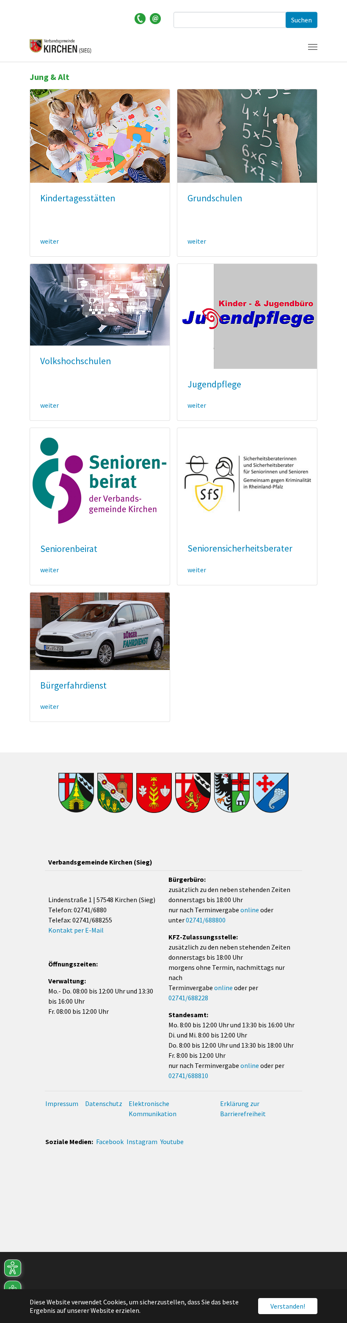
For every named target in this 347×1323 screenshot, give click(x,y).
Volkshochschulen (75, 361)
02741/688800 (206, 920)
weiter (49, 241)
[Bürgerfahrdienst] (100, 630)
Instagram (142, 1141)
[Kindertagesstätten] (100, 135)
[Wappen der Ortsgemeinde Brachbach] (76, 792)
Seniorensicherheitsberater (239, 548)
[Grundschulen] (247, 135)
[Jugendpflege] (247, 315)
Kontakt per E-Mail (76, 930)
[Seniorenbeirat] (100, 479)
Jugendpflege (214, 384)
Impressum (61, 1103)
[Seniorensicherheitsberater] (247, 479)
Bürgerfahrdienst (73, 685)
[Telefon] (140, 18)
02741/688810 (188, 1075)
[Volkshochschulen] (100, 303)
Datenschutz (103, 1103)
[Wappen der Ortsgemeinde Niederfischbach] (271, 793)
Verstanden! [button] (287, 1306)
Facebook (110, 1141)
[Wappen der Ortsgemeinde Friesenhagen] (115, 793)
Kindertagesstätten (77, 198)
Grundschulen (214, 198)
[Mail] (155, 18)
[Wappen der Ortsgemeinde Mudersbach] (232, 793)
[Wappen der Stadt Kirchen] (193, 793)
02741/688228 (188, 998)
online (249, 910)
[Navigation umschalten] (312, 47)
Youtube (172, 1141)
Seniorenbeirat (68, 548)
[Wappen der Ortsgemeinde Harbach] (154, 793)
